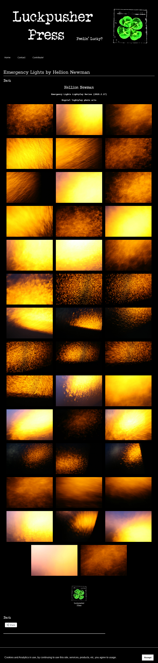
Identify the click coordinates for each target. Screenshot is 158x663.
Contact (21, 57)
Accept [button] (148, 657)
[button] (117, 657)
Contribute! (38, 57)
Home (7, 57)
